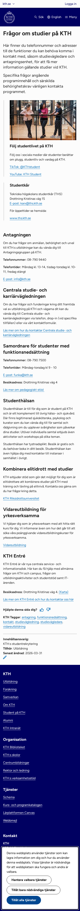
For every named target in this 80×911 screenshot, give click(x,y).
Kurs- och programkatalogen (22, 805)
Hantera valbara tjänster (29, 880)
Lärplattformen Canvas (19, 813)
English (56, 17)
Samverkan (10, 697)
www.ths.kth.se (20, 218)
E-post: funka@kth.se (18, 375)
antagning (29, 617)
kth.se (7, 4)
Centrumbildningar (16, 762)
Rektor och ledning (16, 770)
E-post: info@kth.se (16, 279)
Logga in (71, 4)
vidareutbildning (14, 626)
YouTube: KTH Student (25, 174)
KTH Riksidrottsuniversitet (21, 498)
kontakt (8, 622)
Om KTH (9, 705)
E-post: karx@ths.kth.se (26, 203)
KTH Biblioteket (14, 747)
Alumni (8, 720)
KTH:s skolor (11, 755)
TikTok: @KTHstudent (25, 167)
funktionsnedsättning (52, 617)
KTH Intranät (12, 728)
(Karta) (63, 592)
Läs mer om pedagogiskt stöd (23, 390)
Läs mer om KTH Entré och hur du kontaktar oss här (38, 599)
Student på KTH (14, 712)
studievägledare (51, 622)
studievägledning (27, 622)
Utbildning (10, 681)
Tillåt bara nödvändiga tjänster (33, 890)
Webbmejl (10, 820)
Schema (9, 797)
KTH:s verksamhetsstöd (19, 778)
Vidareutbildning (14, 545)
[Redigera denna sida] (5, 657)
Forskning (10, 689)
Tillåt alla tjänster (23, 900)
